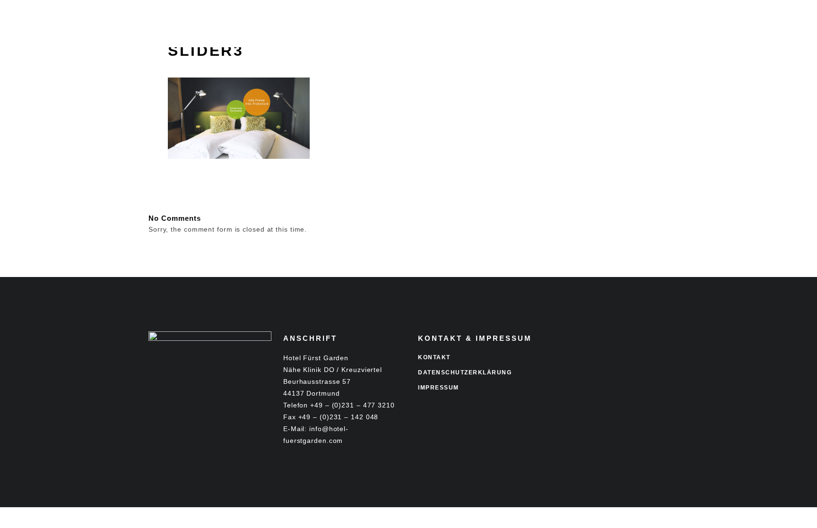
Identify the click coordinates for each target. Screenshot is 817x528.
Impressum (438, 387)
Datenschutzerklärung (465, 372)
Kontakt (434, 357)
